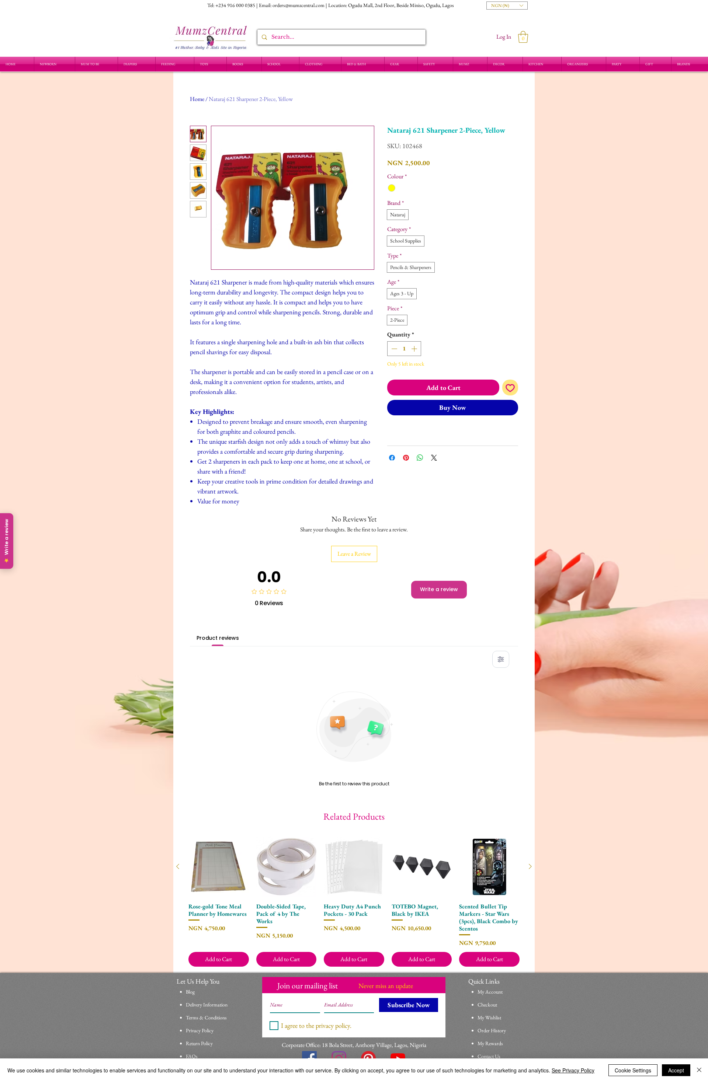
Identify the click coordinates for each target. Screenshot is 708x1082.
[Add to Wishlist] (510, 387)
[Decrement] (393, 349)
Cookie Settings (633, 1070)
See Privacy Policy (573, 1070)
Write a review (439, 589)
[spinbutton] (404, 349)
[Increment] (415, 349)
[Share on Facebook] (392, 457)
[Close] (699, 1070)
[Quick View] (218, 867)
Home (197, 99)
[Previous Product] (177, 866)
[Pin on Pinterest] (406, 457)
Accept (676, 1070)
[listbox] (507, 5)
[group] (354, 901)
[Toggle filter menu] (500, 659)
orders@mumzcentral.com (298, 5)
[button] (507, 5)
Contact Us (489, 1056)
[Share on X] (434, 457)
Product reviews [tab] (218, 638)
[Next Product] (530, 866)
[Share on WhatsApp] (420, 457)
